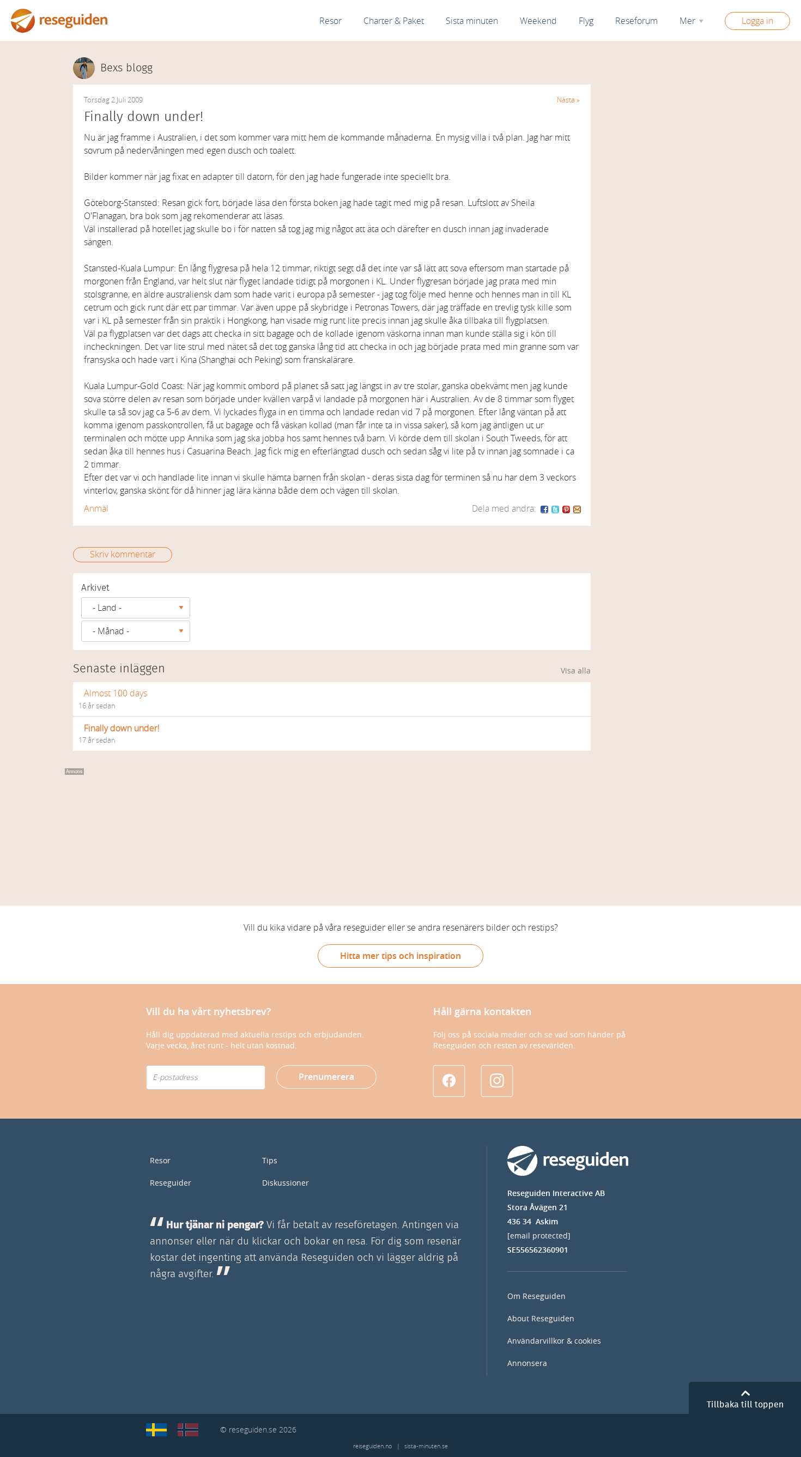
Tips (269, 1160)
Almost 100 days (115, 693)
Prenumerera (326, 1077)
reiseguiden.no (372, 1446)
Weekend (538, 21)
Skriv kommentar (122, 554)
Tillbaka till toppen (745, 1404)
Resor (330, 21)
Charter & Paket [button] (393, 21)
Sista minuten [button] (472, 21)
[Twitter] (555, 508)
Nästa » (568, 100)
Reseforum (636, 21)
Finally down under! (122, 728)
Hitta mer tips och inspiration (400, 956)
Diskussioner (285, 1183)
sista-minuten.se (426, 1446)
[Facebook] (545, 508)
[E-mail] (577, 508)
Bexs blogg (126, 68)
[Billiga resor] (156, 1429)
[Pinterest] (566, 508)
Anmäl (96, 508)
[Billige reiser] (188, 1429)
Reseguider (170, 1183)
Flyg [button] (586, 21)
